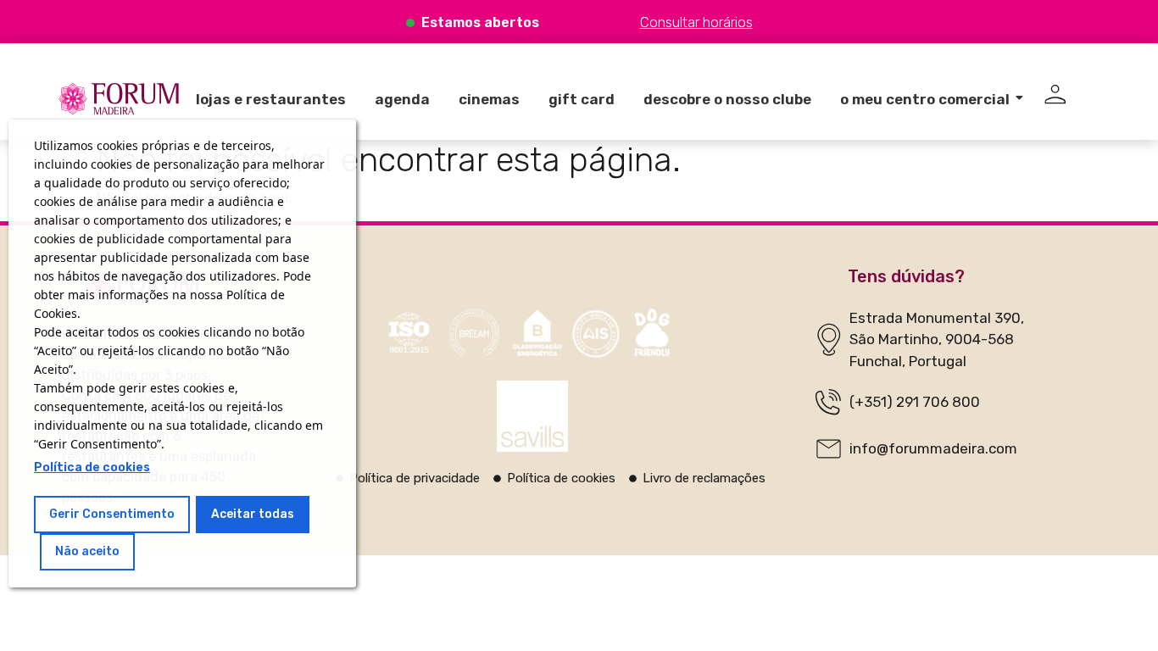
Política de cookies (92, 467)
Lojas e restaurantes (271, 99)
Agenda (402, 99)
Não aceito (87, 551)
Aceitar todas (252, 514)
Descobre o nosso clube (727, 99)
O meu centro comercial (925, 99)
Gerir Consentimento (112, 514)
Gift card (581, 99)
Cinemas (489, 99)
